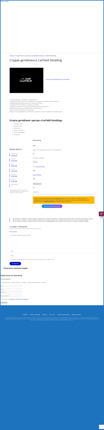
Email (12, 256)
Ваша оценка (13, 231)
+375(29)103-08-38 (40, 167)
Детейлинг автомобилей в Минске (34, 56)
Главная (12, 56)
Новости (44, 314)
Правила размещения (63, 314)
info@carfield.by (37, 175)
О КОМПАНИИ (56, 79)
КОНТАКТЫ (49, 79)
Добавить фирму (76, 314)
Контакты (52, 314)
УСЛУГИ (62, 79)
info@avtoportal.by (49, 201)
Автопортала (59, 198)
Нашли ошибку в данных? (52, 206)
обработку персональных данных (19, 299)
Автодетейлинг (19, 56)
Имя (11, 251)
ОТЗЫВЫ (67, 79)
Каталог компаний (35, 314)
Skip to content (5, 1)
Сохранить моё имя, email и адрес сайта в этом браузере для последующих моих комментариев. (33, 259)
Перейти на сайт (37, 183)
